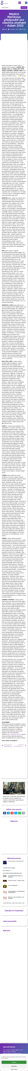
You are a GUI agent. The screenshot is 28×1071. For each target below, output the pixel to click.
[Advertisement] (14, 49)
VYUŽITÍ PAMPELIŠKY (13, 885)
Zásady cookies (14, 1069)
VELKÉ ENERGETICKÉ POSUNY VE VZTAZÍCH (15, 876)
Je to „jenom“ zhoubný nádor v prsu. (13, 1050)
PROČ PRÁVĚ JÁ (6, 870)
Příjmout (14, 1062)
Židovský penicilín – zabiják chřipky (16, 880)
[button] (19, 3)
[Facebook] (26, 3)
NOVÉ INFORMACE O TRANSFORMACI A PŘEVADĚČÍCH (16, 892)
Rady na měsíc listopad (9, 1051)
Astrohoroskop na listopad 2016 (16, 861)
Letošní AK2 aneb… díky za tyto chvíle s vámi (13, 903)
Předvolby (14, 1066)
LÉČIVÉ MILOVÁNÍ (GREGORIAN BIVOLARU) (12, 873)
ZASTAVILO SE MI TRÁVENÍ (9, 868)
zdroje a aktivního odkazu (13, 734)
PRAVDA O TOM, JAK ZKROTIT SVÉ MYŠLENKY (16, 898)
